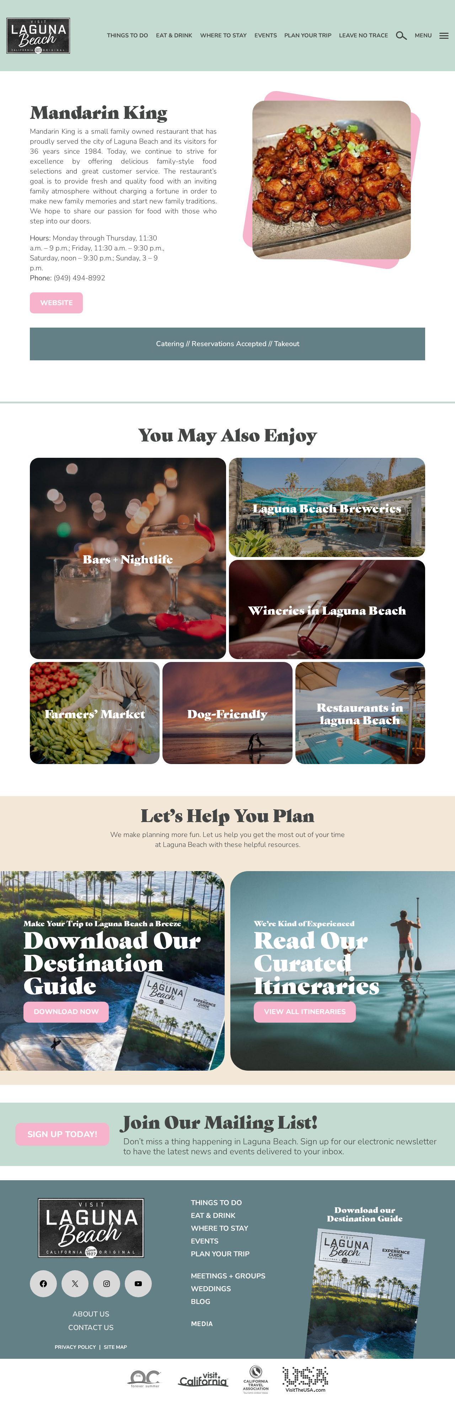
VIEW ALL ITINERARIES (305, 1012)
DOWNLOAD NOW (66, 1012)
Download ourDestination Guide (365, 1213)
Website (56, 303)
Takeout (286, 344)
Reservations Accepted (229, 344)
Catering (170, 344)
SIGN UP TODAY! (62, 1134)
